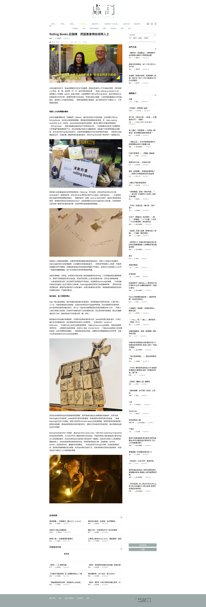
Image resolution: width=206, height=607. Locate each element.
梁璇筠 (58, 541)
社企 (80, 42)
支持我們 (80, 598)
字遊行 (51, 532)
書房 (57, 42)
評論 (62, 24)
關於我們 (52, 598)
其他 (129, 28)
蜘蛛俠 (140, 38)
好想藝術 (75, 28)
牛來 (130, 38)
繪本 (75, 42)
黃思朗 (59, 38)
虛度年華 (95, 24)
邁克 (137, 395)
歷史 (89, 532)
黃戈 (137, 267)
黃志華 (138, 185)
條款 (87, 598)
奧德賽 (146, 38)
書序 (122, 28)
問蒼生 (135, 38)
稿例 (60, 598)
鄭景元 (138, 83)
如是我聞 (82, 24)
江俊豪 (138, 454)
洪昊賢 (97, 541)
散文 (50, 567)
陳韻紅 (60, 532)
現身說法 (113, 28)
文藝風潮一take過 (110, 24)
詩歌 (130, 122)
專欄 (130, 395)
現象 (71, 24)
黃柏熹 (97, 523)
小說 (130, 101)
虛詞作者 (126, 24)
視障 (71, 42)
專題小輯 (131, 422)
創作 (53, 24)
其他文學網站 (69, 598)
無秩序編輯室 (94, 28)
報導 (104, 28)
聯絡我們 (137, 24)
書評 (130, 156)
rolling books (64, 42)
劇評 (130, 135)
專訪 (84, 28)
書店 (53, 42)
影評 (130, 58)
